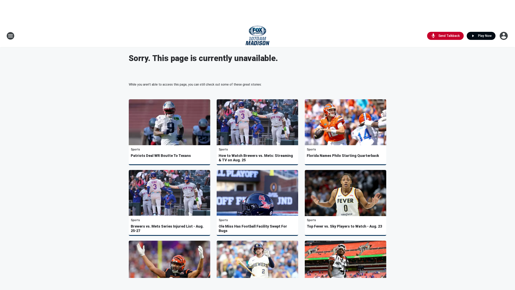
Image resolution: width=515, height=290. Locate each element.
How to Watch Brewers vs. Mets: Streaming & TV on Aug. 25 (256, 157)
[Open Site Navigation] (10, 36)
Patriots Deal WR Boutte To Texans (161, 155)
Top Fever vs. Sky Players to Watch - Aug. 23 (344, 226)
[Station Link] (257, 35)
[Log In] (504, 36)
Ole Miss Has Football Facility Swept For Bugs (253, 228)
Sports (135, 149)
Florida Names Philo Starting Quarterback (343, 155)
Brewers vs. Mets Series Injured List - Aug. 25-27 (167, 228)
